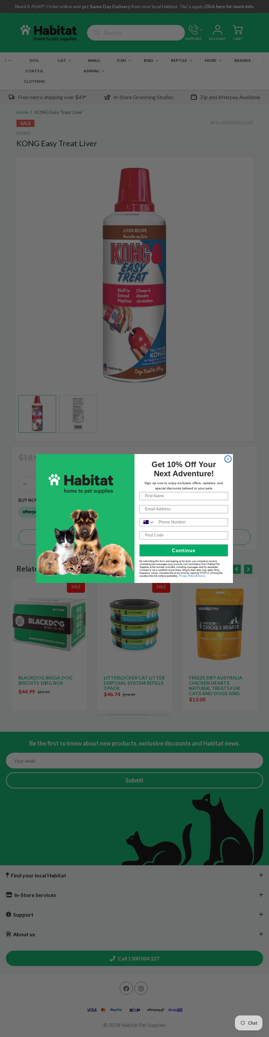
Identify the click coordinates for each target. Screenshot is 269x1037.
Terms (201, 575)
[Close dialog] (228, 459)
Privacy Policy (187, 575)
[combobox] (147, 522)
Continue (184, 550)
